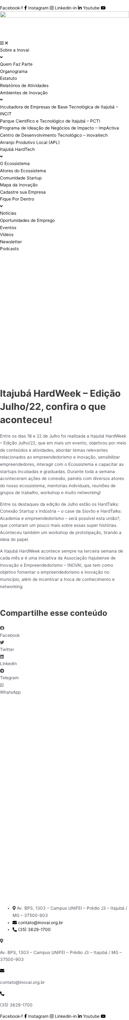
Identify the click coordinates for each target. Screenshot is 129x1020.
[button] (64, 632)
